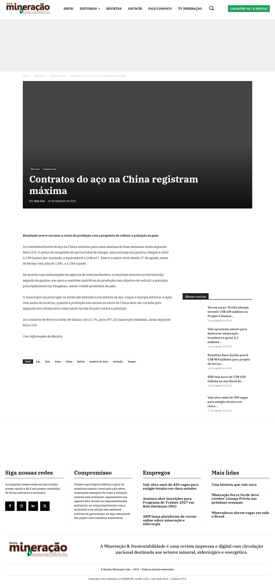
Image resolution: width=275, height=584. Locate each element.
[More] (76, 220)
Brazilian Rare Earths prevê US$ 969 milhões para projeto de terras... (229, 359)
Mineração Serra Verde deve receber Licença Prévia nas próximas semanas (235, 498)
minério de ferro (98, 361)
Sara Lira (39, 200)
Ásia (47, 361)
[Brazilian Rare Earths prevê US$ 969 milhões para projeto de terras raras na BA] (193, 360)
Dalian (81, 361)
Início (26, 75)
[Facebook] (27, 220)
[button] (211, 8)
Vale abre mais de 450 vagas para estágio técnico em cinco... (228, 401)
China (69, 361)
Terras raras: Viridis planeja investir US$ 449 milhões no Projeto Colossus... (228, 311)
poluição (118, 361)
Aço (38, 361)
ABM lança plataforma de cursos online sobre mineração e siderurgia (169, 520)
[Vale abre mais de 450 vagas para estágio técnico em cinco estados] (193, 402)
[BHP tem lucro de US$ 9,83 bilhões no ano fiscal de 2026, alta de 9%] (193, 382)
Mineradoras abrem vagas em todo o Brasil (240, 514)
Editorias (39, 75)
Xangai (132, 361)
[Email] (66, 220)
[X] (37, 220)
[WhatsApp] (47, 220)
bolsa (58, 361)
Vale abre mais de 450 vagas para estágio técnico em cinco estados (171, 486)
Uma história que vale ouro (234, 484)
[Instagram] (21, 506)
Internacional (57, 75)
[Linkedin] (56, 220)
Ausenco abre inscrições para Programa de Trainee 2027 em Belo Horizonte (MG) (168, 502)
